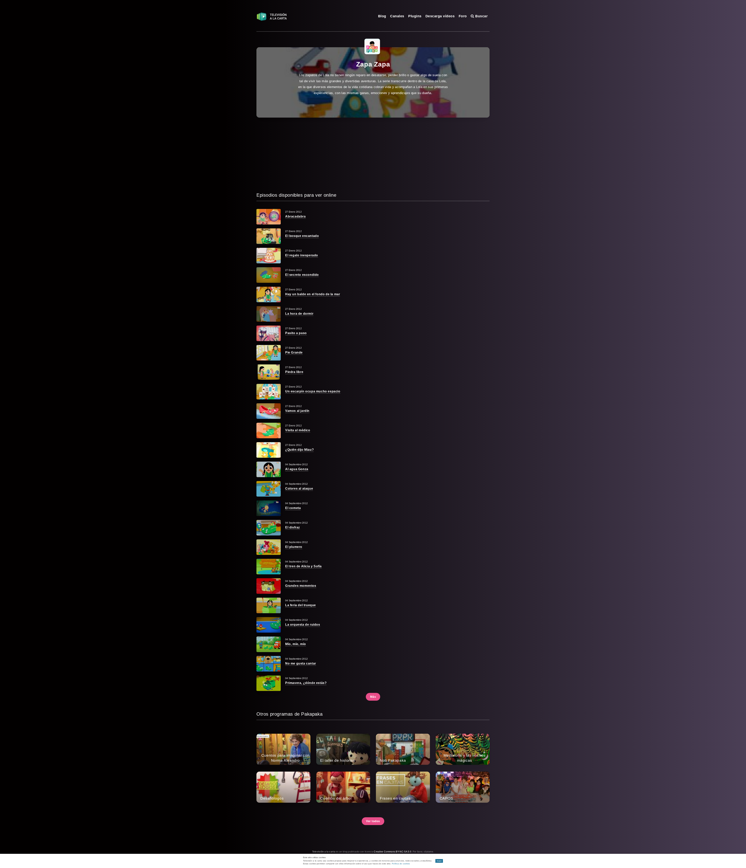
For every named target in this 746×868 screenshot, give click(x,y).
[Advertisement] (373, 154)
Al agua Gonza (296, 469)
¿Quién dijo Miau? (299, 449)
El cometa (293, 508)
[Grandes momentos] (268, 586)
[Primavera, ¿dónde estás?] (268, 683)
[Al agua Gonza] (268, 469)
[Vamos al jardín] (268, 411)
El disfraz (292, 527)
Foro (463, 16)
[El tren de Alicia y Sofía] (268, 566)
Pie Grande (294, 352)
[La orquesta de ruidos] (268, 625)
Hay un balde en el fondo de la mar (312, 294)
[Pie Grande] (268, 353)
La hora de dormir (299, 313)
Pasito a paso (296, 333)
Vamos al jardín (297, 410)
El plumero (293, 546)
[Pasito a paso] (268, 333)
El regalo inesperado (301, 255)
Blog (382, 16)
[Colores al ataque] (268, 489)
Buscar (481, 16)
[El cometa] (268, 508)
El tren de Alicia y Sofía (303, 566)
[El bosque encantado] (268, 236)
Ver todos (373, 821)
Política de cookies (401, 864)
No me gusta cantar (300, 663)
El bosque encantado (302, 236)
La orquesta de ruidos (302, 624)
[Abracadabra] (268, 216)
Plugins (415, 16)
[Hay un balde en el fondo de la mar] (268, 294)
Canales (397, 16)
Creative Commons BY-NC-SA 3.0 (392, 851)
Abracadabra (295, 216)
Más (373, 696)
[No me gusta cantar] (268, 664)
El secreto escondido (302, 274)
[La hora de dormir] (268, 314)
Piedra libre (294, 372)
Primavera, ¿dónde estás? (306, 683)
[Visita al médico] (268, 430)
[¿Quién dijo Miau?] (268, 450)
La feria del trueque (300, 605)
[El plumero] (268, 547)
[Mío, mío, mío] (268, 644)
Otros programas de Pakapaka (289, 714)
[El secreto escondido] (268, 275)
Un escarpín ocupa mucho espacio (312, 391)
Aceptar (439, 861)
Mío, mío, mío (295, 644)
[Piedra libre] (268, 372)
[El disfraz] (268, 527)
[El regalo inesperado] (268, 255)
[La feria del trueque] (268, 605)
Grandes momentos (300, 585)
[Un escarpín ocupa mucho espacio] (268, 391)
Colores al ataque (299, 488)
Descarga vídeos (440, 16)
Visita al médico (297, 430)
